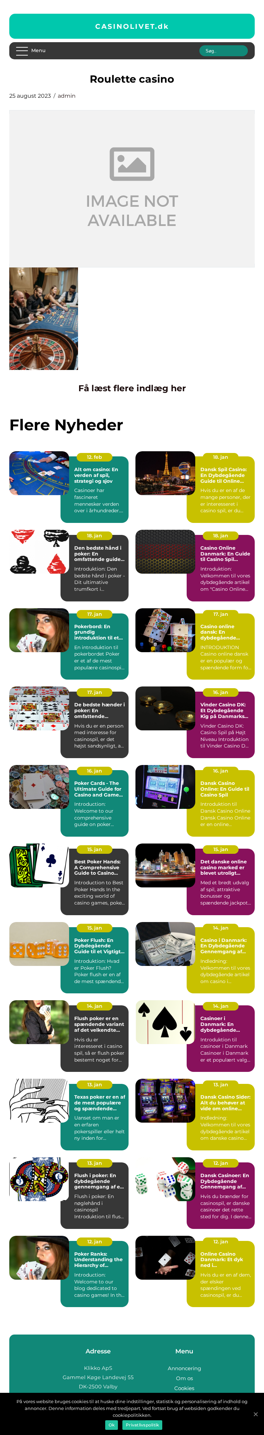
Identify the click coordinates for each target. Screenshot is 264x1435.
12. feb (94, 457)
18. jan (220, 457)
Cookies (184, 1388)
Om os (184, 1378)
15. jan (94, 849)
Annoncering (184, 1368)
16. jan (220, 692)
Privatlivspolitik (142, 1424)
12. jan (220, 1163)
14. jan (221, 928)
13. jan (94, 1084)
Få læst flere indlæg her (132, 388)
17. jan (94, 614)
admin (67, 96)
